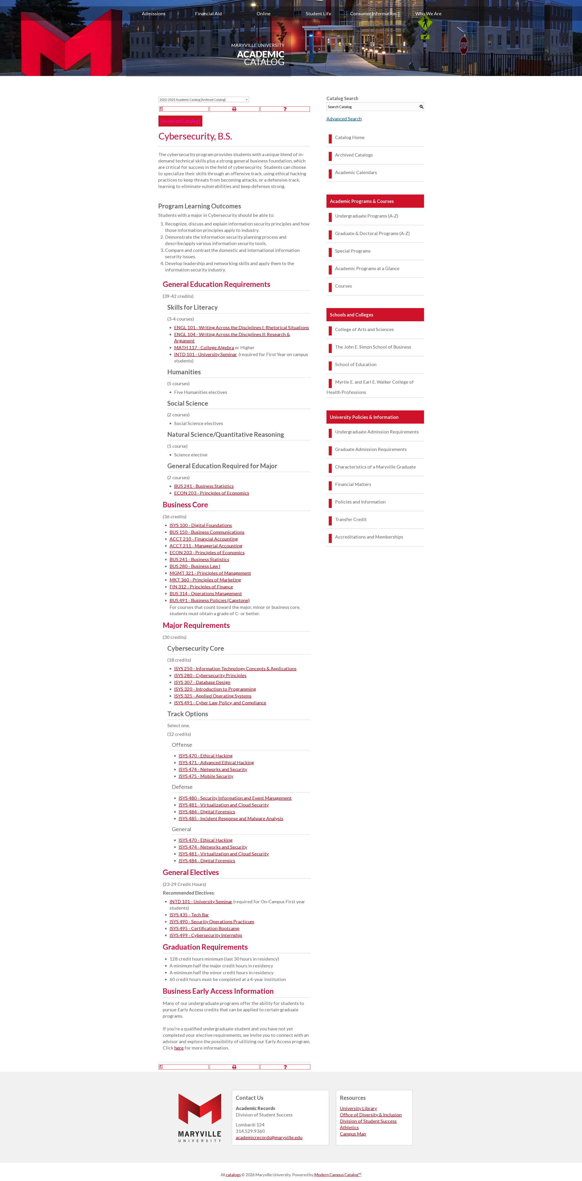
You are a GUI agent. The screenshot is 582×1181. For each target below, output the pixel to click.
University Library (358, 1108)
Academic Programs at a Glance (367, 268)
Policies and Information (360, 501)
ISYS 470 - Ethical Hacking (206, 755)
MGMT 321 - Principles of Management (210, 573)
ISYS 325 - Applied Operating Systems (212, 695)
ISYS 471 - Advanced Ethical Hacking (216, 762)
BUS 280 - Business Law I (195, 566)
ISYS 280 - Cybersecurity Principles (210, 675)
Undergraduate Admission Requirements (377, 431)
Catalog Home (350, 137)
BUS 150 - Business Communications (207, 532)
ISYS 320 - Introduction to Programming (215, 689)
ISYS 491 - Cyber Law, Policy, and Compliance (220, 702)
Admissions (154, 13)
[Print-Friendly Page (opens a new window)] (234, 108)
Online (264, 13)
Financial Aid (208, 13)
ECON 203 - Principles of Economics (211, 493)
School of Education (355, 364)
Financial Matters (353, 484)
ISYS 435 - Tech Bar (189, 914)
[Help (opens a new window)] (285, 108)
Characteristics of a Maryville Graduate (375, 466)
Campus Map (353, 1133)
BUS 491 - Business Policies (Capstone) (210, 600)
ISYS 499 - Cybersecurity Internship (206, 935)
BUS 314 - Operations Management (206, 593)
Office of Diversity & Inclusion (371, 1114)
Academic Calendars (356, 172)
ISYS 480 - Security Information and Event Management (235, 798)
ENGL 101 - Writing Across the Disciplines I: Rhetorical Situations (241, 327)
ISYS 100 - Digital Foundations (201, 525)
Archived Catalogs (354, 154)
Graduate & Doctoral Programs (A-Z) (372, 233)
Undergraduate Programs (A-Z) (366, 215)
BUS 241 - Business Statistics (204, 486)
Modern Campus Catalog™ (337, 1174)
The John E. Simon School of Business (373, 346)
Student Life (318, 13)
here (179, 1047)
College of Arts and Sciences (364, 329)
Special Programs (353, 250)
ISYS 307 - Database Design (202, 682)
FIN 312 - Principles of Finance (201, 586)
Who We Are (428, 13)
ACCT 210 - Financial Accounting (204, 538)
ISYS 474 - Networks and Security (213, 769)
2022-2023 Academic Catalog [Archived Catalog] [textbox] (193, 99)
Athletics (349, 1127)
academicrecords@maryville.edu (269, 1137)
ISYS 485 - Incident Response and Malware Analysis (231, 818)
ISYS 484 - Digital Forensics (207, 811)
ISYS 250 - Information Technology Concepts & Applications (235, 668)
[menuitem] (153, 13)
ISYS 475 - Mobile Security (206, 776)
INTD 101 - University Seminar (205, 354)
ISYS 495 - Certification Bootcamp (204, 928)
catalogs (233, 1174)
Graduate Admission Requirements (371, 449)
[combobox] (203, 99)
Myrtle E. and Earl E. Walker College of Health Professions (370, 387)
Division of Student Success (368, 1121)
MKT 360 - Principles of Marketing (205, 579)
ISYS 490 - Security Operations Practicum (212, 921)
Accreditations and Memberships (369, 536)
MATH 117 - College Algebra (204, 347)
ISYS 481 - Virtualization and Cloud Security (224, 804)
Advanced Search (344, 118)
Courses (343, 285)
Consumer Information (373, 13)
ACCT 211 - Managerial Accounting (206, 545)
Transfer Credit (351, 519)
